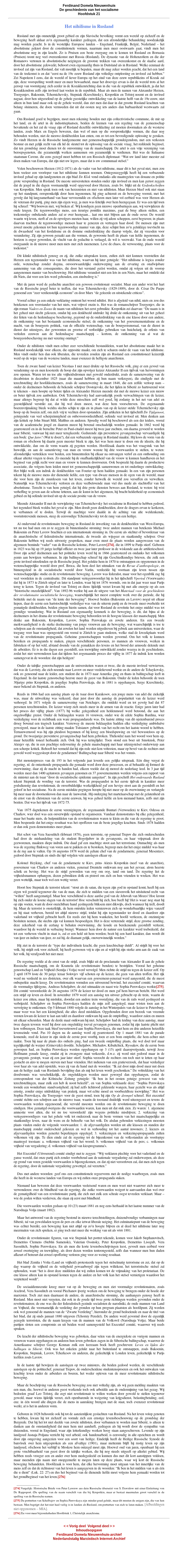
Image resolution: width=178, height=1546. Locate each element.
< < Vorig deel (75, 1526)
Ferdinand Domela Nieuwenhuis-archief (89, 1534)
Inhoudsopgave (89, 1530)
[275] (159, 986)
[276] (61, 1476)
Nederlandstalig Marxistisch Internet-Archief (89, 1539)
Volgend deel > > (101, 1526)
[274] (110, 544)
